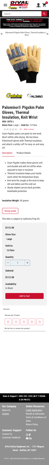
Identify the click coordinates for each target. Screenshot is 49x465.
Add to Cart (24, 296)
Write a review (29, 129)
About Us (6, 410)
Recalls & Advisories (35, 413)
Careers (5, 413)
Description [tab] (7, 152)
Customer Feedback (11, 437)
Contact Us (7, 434)
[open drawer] (5, 5)
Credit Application (34, 410)
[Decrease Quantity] (8, 263)
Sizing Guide (10, 211)
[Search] (44, 13)
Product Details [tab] (24, 152)
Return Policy (32, 424)
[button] (8, 322)
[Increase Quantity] (27, 263)
